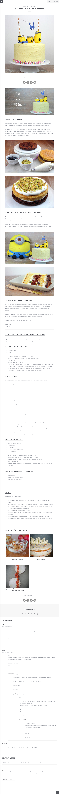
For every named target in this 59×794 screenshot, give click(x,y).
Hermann (5, 743)
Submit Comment (8, 779)
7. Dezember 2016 (9, 652)
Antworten (10, 644)
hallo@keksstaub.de (29, 727)
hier (51, 408)
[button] (24, 82)
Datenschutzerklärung (32, 773)
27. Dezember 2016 (21, 694)
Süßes (34, 6)
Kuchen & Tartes (27, 6)
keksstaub (29, 610)
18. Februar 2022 (9, 626)
